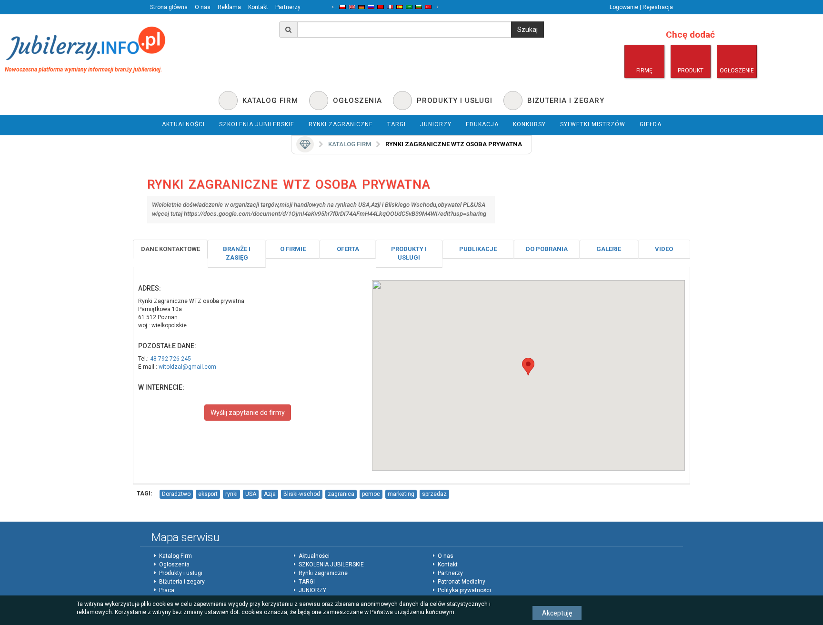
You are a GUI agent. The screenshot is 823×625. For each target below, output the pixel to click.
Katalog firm (349, 144)
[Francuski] (390, 7)
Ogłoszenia (174, 564)
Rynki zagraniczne (323, 573)
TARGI (307, 581)
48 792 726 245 (170, 358)
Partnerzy (288, 7)
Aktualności (314, 556)
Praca (166, 590)
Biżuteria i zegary (182, 581)
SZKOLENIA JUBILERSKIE (331, 564)
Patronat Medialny (461, 581)
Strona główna (169, 7)
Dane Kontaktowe (170, 248)
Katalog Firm (175, 556)
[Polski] (342, 7)
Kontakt (258, 7)
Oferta (348, 248)
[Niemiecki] (361, 7)
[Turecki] (428, 7)
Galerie (608, 248)
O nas (203, 7)
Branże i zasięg (237, 253)
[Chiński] (380, 7)
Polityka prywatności (464, 590)
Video (664, 248)
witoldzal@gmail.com (187, 366)
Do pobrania (547, 248)
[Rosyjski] (371, 7)
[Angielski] (352, 7)
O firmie (293, 248)
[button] (528, 366)
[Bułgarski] (418, 7)
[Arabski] (409, 7)
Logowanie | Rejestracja (641, 7)
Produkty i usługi (409, 253)
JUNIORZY (312, 590)
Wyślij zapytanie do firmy (248, 412)
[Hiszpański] (399, 7)
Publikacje (478, 248)
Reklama (229, 7)
